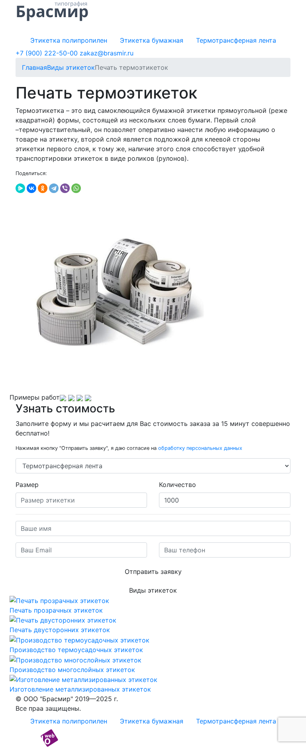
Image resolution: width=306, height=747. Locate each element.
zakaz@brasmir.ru (106, 53)
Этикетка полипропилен (68, 40)
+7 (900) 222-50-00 (47, 53)
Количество (177, 485)
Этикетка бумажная (151, 40)
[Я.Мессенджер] (20, 188)
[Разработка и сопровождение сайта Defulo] (37, 737)
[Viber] (65, 188)
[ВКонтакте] (31, 188)
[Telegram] (54, 188)
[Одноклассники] (42, 188)
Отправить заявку (153, 572)
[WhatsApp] (76, 188)
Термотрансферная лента (236, 40)
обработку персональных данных (200, 448)
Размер (27, 485)
